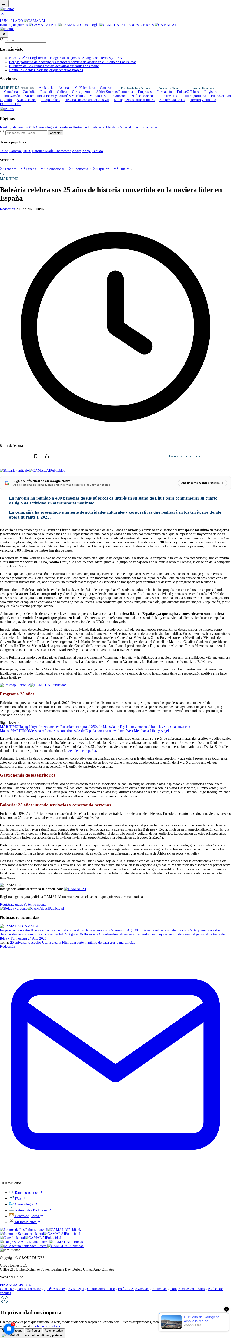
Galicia (62, 92)
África (100, 92)
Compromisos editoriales (187, 1289)
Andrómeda (62, 151)
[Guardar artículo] (36, 456)
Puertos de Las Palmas (135, 88)
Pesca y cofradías (58, 96)
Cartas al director (130, 127)
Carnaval (15, 151)
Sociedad (149, 96)
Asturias (64, 88)
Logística (210, 92)
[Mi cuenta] (2, 17)
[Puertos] (7, 29)
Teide (4, 151)
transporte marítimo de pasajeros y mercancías (102, 942)
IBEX (27, 151)
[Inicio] (115, 10)
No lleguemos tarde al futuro (134, 100)
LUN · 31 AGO (12, 21)
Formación (164, 92)
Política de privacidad (133, 1289)
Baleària (55, 942)
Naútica (136, 96)
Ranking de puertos (14, 25)
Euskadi (46, 92)
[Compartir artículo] (47, 456)
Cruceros (119, 96)
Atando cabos (26, 100)
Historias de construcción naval (87, 100)
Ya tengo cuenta (34, 904)
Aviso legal (76, 1289)
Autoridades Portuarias (138, 25)
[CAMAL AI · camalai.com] (75, 889)
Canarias (106, 88)
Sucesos (112, 92)
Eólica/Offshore (188, 92)
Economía (125, 92)
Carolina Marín (43, 151)
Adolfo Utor (40, 942)
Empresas (145, 92)
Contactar (150, 127)
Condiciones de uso (101, 1289)
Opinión (6, 100)
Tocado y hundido (203, 100)
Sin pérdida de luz (172, 100)
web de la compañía (81, 751)
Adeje (86, 151)
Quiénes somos (54, 1289)
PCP (54, 25)
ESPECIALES (10, 104)
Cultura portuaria (194, 96)
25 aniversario (20, 942)
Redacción (7, 209)
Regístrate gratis (11, 904)
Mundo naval (99, 96)
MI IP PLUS (9, 88)
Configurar (33, 1330)
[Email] (115, 1179)
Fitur (65, 942)
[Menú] (4, 3)
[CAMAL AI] (34, 21)
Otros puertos (81, 92)
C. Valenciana (85, 88)
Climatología (89, 25)
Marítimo (78, 96)
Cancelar (55, 133)
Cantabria (11, 92)
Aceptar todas (54, 1330)
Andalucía (46, 88)
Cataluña (29, 92)
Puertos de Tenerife (170, 88)
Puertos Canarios (203, 88)
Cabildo (97, 151)
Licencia (185, 456)
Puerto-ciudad (221, 96)
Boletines (95, 127)
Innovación (12, 96)
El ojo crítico (50, 100)
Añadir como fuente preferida (200, 482)
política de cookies (46, 1326)
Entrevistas (169, 96)
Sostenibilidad (35, 96)
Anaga (76, 151)
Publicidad (110, 127)
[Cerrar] (4, 34)
